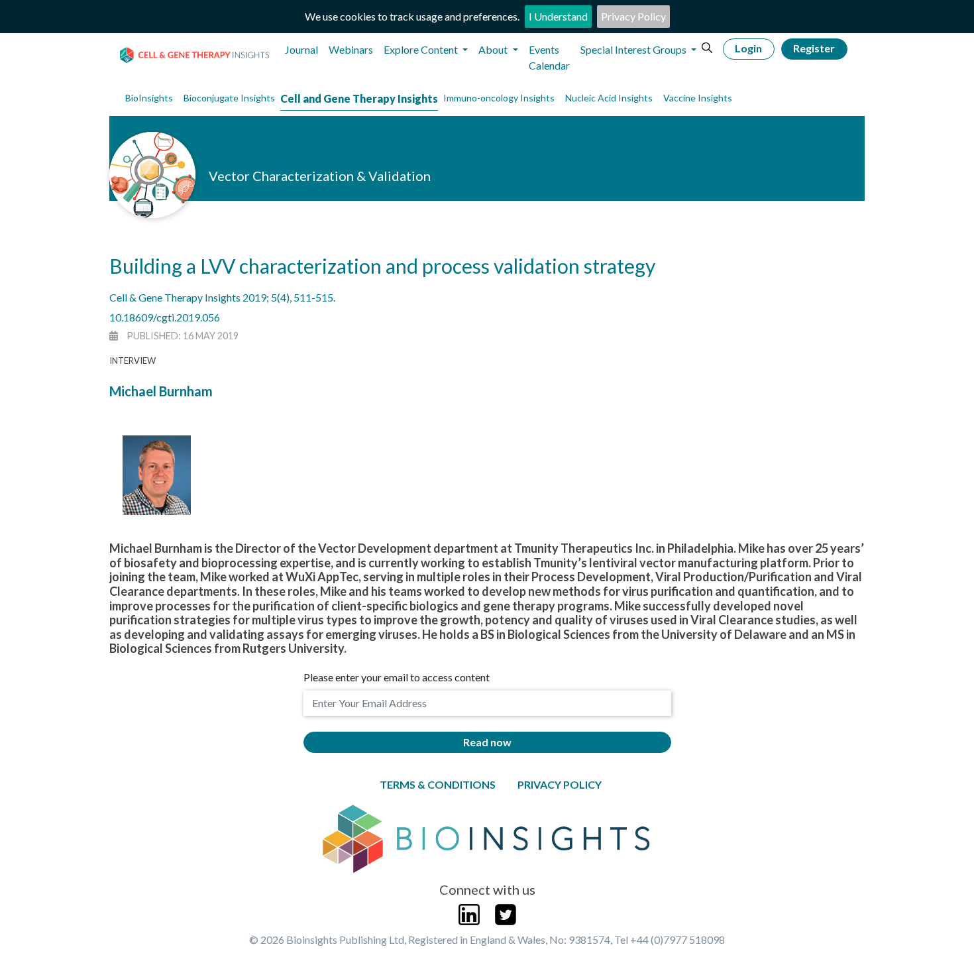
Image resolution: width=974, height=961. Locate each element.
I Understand (558, 16)
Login (748, 48)
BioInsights (149, 97)
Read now (487, 742)
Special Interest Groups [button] (634, 49)
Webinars (351, 49)
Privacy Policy (633, 16)
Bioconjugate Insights (229, 97)
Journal (301, 49)
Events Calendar (549, 57)
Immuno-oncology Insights (499, 97)
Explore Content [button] (422, 49)
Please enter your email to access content (396, 677)
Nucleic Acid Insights (609, 97)
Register (814, 48)
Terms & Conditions (438, 784)
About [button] (494, 49)
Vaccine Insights (697, 97)
